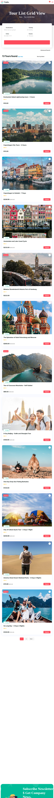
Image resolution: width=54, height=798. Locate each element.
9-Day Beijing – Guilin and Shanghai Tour (17, 433)
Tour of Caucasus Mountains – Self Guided (18, 385)
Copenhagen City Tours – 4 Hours (15, 145)
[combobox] (15, 30)
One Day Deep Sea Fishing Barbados (16, 481)
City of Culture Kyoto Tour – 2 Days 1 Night (18, 530)
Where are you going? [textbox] (10, 30)
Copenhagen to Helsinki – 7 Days (15, 193)
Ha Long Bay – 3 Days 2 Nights (14, 626)
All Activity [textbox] (30, 30)
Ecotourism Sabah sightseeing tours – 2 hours (19, 97)
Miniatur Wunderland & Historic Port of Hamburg (20, 289)
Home (20, 17)
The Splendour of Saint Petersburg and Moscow (20, 337)
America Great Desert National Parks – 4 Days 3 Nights (22, 578)
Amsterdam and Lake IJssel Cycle (15, 241)
